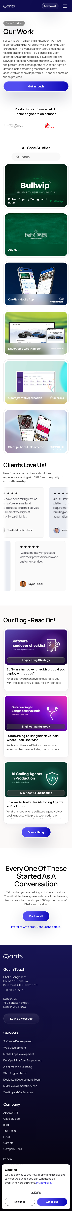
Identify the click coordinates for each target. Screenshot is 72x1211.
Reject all (20, 1201)
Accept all (52, 1201)
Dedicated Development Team (21, 1079)
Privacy (7, 1158)
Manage (36, 1192)
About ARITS (11, 1112)
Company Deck (12, 1149)
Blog (6, 1125)
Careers (8, 1143)
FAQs (6, 1137)
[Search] (17, 156)
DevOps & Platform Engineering (22, 1060)
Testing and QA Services (18, 1092)
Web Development (14, 1048)
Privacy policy (44, 1182)
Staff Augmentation (15, 1073)
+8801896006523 (13, 990)
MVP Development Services (20, 1086)
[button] (65, 6)
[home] (9, 6)
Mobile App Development (18, 1054)
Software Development (17, 1041)
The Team (9, 1131)
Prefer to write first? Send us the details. (36, 927)
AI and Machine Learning (17, 1067)
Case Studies (11, 1119)
